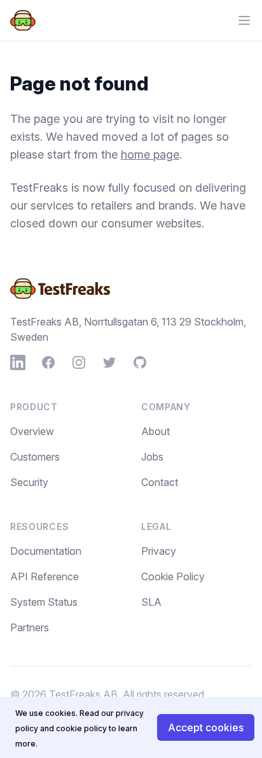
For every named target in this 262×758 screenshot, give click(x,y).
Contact (159, 482)
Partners (29, 627)
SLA (151, 602)
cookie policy (81, 728)
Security (29, 482)
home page (150, 154)
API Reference (44, 576)
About (155, 431)
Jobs (152, 456)
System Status (44, 602)
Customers (35, 456)
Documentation (45, 551)
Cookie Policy (173, 576)
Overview (32, 431)
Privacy (158, 551)
